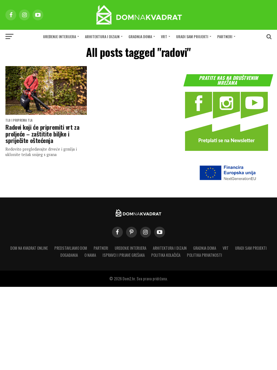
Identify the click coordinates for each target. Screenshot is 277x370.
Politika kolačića (165, 255)
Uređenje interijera (59, 36)
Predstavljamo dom (70, 248)
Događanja (69, 255)
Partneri (224, 36)
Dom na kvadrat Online (29, 248)
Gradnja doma (140, 36)
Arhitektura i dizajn (102, 36)
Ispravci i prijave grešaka (124, 255)
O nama (90, 255)
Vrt (164, 36)
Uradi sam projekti (192, 36)
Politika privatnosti (204, 255)
